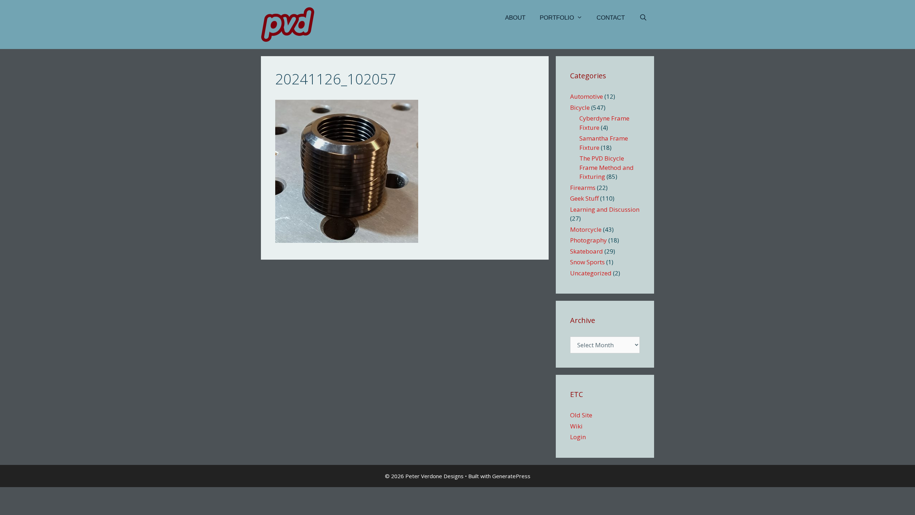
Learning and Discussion (604, 209)
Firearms (582, 187)
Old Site (581, 415)
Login (578, 437)
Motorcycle (586, 229)
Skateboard (586, 251)
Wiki (576, 426)
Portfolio (557, 17)
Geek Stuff (584, 198)
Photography (588, 240)
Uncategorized (591, 273)
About (515, 17)
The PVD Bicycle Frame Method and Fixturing (606, 167)
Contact (611, 17)
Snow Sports (587, 262)
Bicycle (580, 107)
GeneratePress (511, 476)
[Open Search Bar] (643, 18)
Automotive (586, 96)
